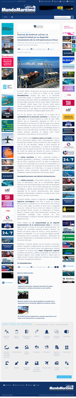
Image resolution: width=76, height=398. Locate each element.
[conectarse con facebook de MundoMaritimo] (74, 37)
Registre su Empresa (64, 377)
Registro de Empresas (19, 385)
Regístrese (30, 385)
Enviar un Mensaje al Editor (39, 49)
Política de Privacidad (7, 395)
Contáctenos (8, 385)
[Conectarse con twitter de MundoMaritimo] (74, 42)
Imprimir (51, 49)
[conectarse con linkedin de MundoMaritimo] (74, 46)
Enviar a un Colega (24, 49)
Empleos (37, 385)
